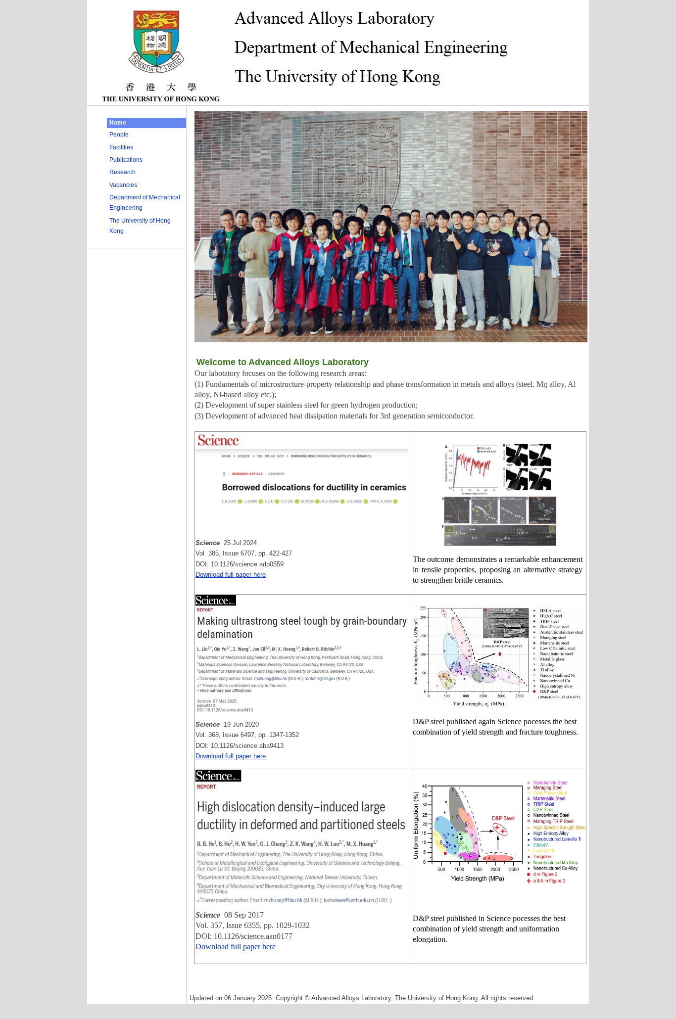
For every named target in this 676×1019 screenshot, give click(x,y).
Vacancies (123, 185)
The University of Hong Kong (140, 225)
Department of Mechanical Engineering (144, 202)
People (119, 134)
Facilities (121, 147)
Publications (126, 159)
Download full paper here (230, 574)
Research (122, 172)
